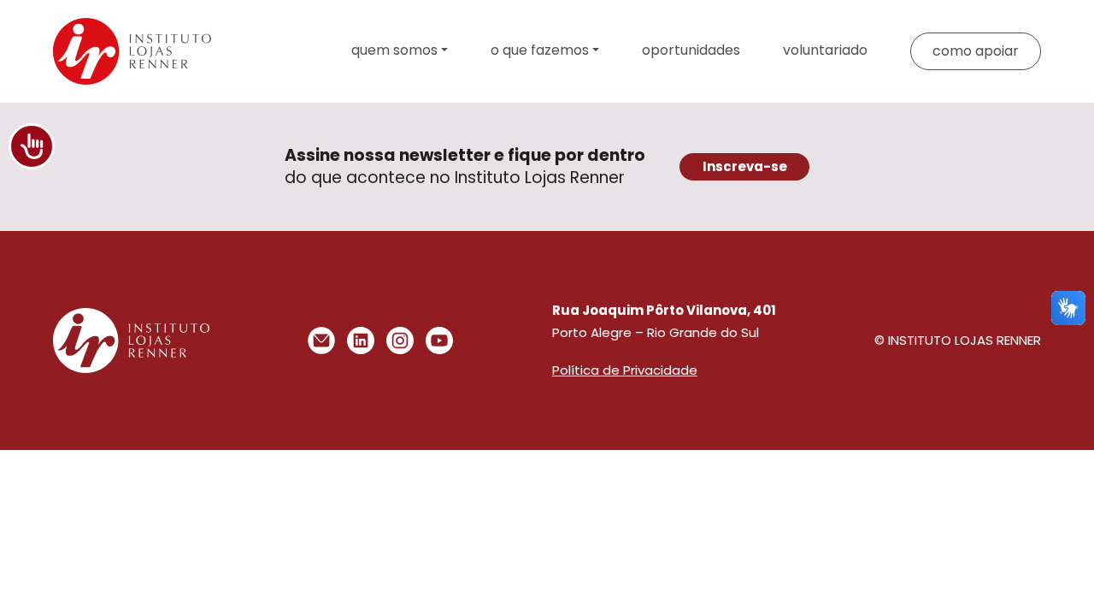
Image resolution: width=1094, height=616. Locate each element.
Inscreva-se (745, 166)
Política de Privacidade (624, 370)
